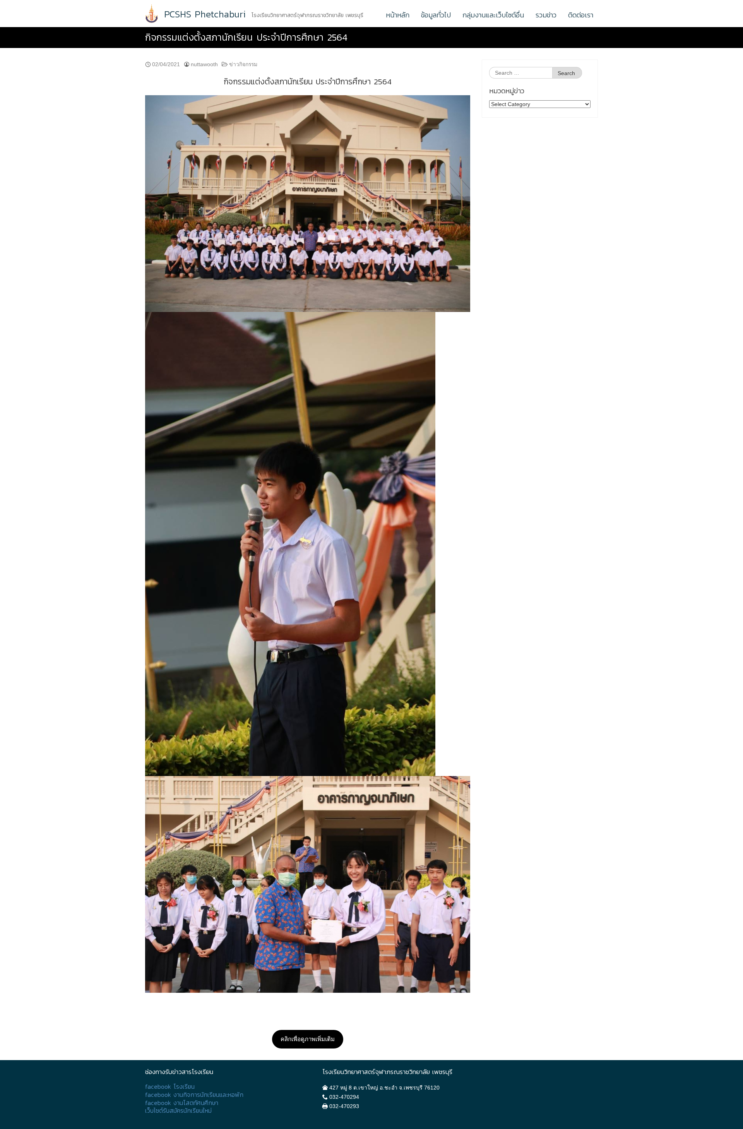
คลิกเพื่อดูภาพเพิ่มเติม (308, 1039)
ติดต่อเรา (580, 15)
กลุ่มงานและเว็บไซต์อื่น (493, 15)
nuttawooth (204, 64)
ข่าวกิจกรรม (243, 64)
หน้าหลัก (397, 15)
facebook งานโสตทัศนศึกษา (181, 1102)
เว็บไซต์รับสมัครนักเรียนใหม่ (178, 1110)
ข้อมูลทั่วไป (436, 15)
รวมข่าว (546, 15)
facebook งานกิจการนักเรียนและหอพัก (194, 1094)
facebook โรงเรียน (170, 1086)
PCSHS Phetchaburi (205, 14)
